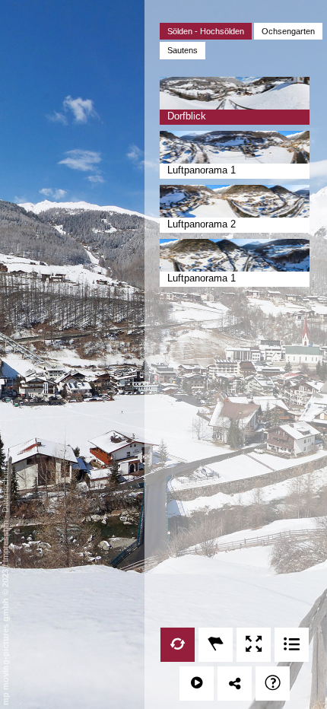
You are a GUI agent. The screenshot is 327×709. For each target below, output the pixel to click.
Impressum (5, 541)
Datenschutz (5, 489)
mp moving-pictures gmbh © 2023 (5, 636)
